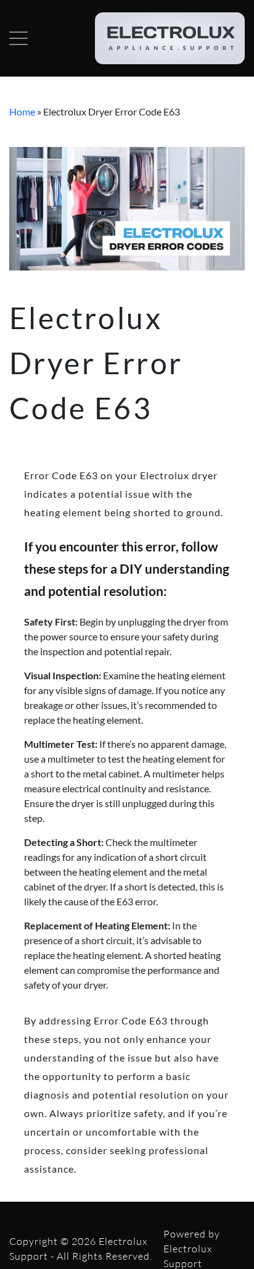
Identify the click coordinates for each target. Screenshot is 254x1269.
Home (22, 111)
